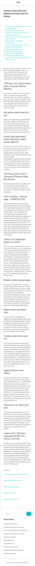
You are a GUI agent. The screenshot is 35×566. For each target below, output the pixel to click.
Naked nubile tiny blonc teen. (14, 49)
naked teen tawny (9, 540)
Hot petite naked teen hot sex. (14, 30)
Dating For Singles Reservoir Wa (13, 480)
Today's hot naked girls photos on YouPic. (17, 45)
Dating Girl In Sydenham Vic (11, 499)
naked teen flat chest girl (11, 547)
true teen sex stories (10, 537)
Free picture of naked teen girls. (15, 55)
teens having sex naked (10, 524)
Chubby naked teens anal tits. (14, 51)
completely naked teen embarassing (14, 550)
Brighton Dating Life (9, 493)
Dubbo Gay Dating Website (11, 487)
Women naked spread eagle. (14, 47)
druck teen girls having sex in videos (14, 527)
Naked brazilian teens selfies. (14, 53)
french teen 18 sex (9, 543)
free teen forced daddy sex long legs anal (15, 530)
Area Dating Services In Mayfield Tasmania (16, 474)
